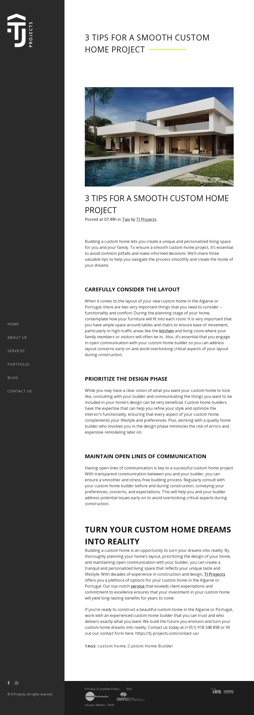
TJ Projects (146, 219)
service (138, 586)
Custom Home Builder (150, 646)
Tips (126, 219)
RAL (130, 689)
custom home (112, 646)
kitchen (166, 331)
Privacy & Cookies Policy (102, 689)
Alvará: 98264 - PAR (99, 705)
